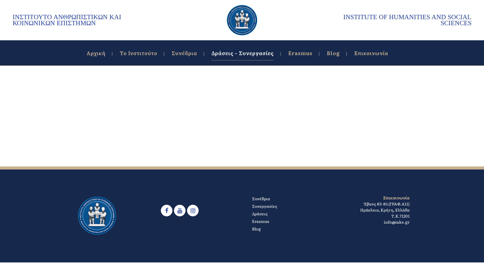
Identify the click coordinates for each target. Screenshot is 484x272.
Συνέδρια (261, 198)
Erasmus (260, 221)
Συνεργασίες (264, 206)
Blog (256, 229)
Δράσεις (260, 214)
